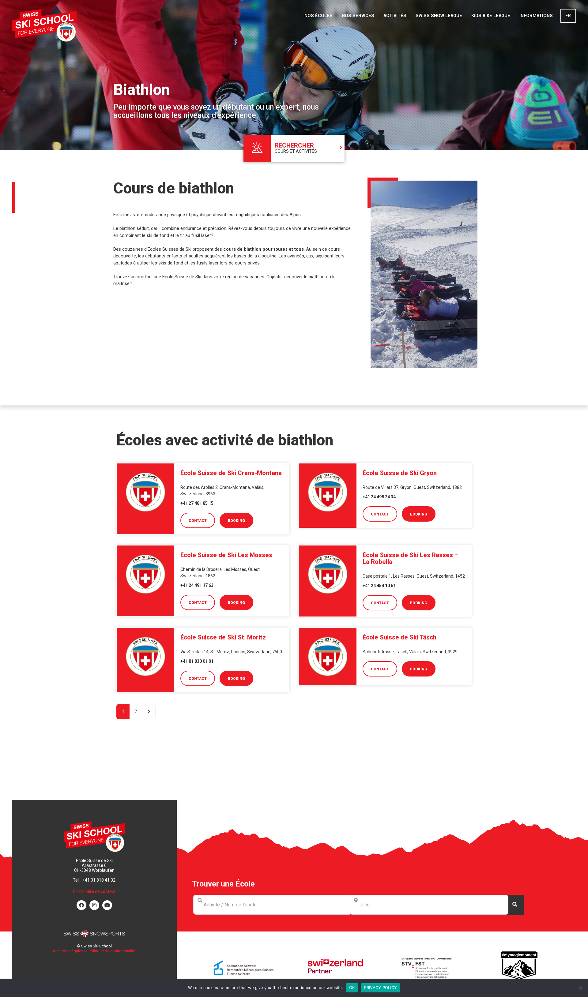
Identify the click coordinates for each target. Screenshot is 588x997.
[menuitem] (568, 15)
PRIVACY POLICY (380, 987)
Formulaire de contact (94, 891)
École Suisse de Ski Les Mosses (226, 555)
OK (352, 987)
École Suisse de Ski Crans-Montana (231, 473)
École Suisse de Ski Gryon (400, 473)
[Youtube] (107, 905)
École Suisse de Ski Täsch (399, 637)
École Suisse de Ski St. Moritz (223, 637)
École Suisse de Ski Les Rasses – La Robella (410, 558)
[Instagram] (94, 905)
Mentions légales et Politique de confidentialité (94, 951)
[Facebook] (81, 905)
